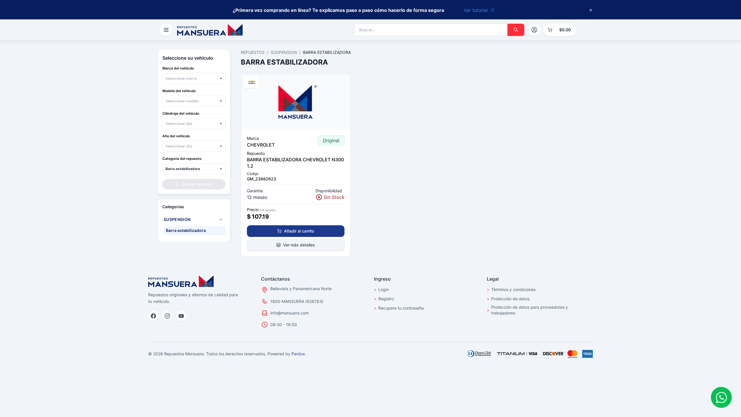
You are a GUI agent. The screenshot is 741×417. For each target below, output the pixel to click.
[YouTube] (181, 316)
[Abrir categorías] (166, 29)
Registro (384, 298)
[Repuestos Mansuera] (181, 281)
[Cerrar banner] (591, 10)
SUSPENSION (284, 52)
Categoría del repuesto (181, 158)
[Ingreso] (534, 29)
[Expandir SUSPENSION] (220, 219)
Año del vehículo (176, 136)
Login (381, 289)
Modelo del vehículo (179, 91)
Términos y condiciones (511, 289)
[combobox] (193, 78)
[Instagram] (167, 316)
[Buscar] (515, 30)
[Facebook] (153, 316)
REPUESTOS (253, 52)
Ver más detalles (299, 244)
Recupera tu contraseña (399, 308)
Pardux (298, 353)
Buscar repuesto (197, 184)
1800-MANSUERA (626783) (296, 301)
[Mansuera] (210, 30)
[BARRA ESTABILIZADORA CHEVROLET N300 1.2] (295, 102)
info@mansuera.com (289, 312)
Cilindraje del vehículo (180, 113)
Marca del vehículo (178, 68)
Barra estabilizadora (186, 230)
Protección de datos (508, 298)
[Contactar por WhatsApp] (721, 397)
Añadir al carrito (299, 230)
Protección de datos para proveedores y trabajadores (527, 310)
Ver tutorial (476, 10)
